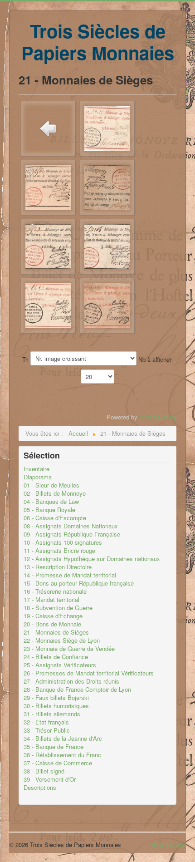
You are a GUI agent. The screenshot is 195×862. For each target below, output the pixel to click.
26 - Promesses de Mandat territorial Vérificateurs (89, 673)
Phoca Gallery (157, 417)
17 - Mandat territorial (51, 600)
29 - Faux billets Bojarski (56, 698)
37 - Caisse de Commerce (58, 763)
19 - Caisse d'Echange (53, 616)
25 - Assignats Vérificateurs (60, 665)
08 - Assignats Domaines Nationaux (71, 526)
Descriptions (40, 787)
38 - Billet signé (44, 771)
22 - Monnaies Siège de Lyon (62, 640)
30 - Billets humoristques (56, 706)
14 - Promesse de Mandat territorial (70, 575)
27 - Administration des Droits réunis (71, 681)
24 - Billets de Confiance (56, 657)
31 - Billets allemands (52, 714)
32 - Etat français (46, 722)
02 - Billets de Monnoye (55, 493)
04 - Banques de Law (51, 501)
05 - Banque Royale (49, 510)
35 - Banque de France (53, 747)
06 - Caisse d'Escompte (55, 518)
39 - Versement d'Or (50, 779)
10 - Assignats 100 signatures (63, 542)
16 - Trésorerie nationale (55, 591)
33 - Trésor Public (47, 730)
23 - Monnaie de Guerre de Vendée (69, 649)
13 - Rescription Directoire (58, 567)
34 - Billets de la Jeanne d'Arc (63, 738)
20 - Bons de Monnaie (52, 624)
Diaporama (38, 477)
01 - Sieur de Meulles (51, 485)
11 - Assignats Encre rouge (59, 551)
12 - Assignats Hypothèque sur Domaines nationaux (92, 559)
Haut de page (168, 844)
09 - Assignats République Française (72, 534)
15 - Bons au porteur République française (79, 583)
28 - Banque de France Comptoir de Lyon (77, 689)
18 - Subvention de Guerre (58, 608)
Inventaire (36, 469)
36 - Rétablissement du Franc (62, 755)
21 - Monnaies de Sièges (56, 632)
